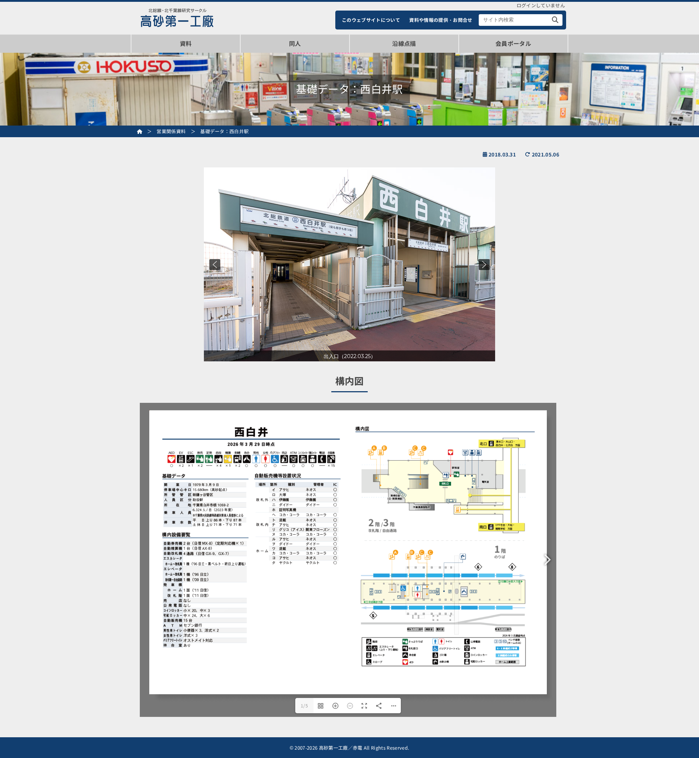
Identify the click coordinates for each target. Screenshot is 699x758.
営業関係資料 (171, 131)
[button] (214, 264)
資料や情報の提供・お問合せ (440, 19)
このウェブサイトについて (371, 19)
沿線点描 (404, 43)
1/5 (304, 705)
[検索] (555, 20)
